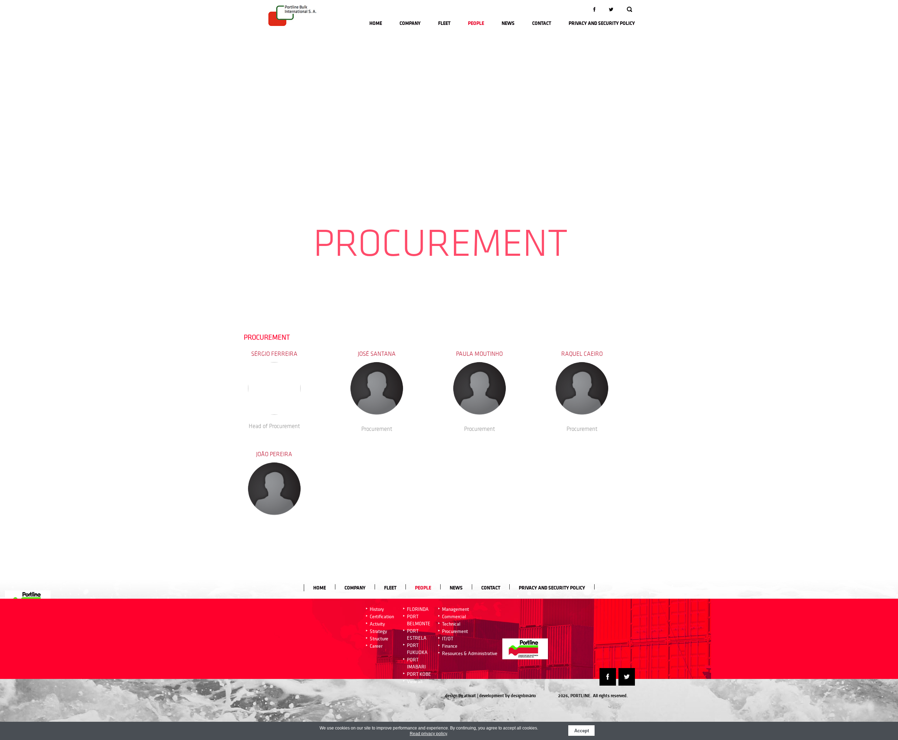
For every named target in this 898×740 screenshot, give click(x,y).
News (508, 23)
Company (410, 23)
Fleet (444, 23)
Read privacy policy (428, 733)
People (476, 23)
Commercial (454, 616)
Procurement (455, 631)
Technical (451, 624)
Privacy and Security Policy (602, 23)
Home (375, 23)
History (377, 609)
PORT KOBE (419, 674)
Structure (379, 638)
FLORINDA (418, 609)
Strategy (378, 631)
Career (376, 646)
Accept (581, 730)
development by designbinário (507, 696)
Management (455, 609)
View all (414, 681)
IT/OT (447, 638)
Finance (449, 646)
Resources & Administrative (469, 653)
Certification (382, 616)
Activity (377, 624)
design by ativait (460, 696)
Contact (541, 23)
